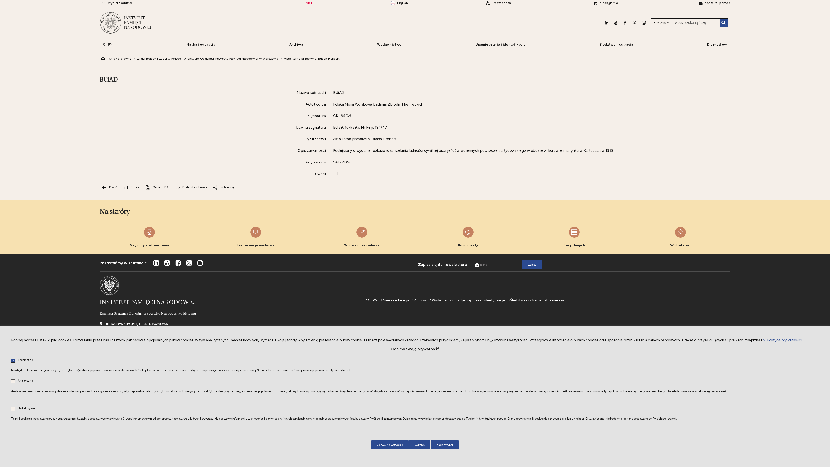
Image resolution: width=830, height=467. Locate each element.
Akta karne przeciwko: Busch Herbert (312, 59)
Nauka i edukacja (396, 300)
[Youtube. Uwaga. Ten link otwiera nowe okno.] (616, 23)
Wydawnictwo (443, 300)
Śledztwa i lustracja (525, 300)
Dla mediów (555, 300)
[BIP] (309, 3)
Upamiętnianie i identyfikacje (482, 300)
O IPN (373, 300)
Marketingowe (26, 408)
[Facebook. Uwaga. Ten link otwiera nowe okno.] (625, 23)
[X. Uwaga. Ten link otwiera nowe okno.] (634, 23)
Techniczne (25, 360)
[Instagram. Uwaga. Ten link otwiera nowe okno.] (644, 23)
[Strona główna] (110, 23)
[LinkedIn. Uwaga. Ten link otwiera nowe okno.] (606, 23)
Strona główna (120, 59)
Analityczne (25, 380)
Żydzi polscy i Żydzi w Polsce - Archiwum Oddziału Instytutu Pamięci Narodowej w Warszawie (208, 59)
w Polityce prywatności (782, 340)
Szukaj (724, 23)
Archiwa (420, 300)
